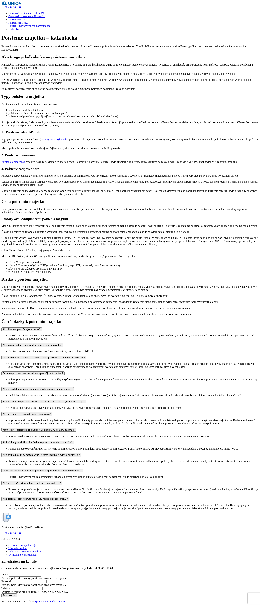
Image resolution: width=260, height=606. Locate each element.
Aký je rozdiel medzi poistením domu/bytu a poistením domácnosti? (37, 389)
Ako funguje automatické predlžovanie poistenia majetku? (32, 345)
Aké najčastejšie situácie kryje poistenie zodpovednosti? (32, 483)
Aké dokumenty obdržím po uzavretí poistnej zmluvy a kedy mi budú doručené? (44, 357)
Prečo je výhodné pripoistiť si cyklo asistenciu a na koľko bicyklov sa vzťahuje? (43, 401)
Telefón (5, 588)
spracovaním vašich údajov (50, 601)
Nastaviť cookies (17, 548)
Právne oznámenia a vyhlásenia (26, 551)
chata (64, 139)
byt (58, 139)
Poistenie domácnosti (13, 161)
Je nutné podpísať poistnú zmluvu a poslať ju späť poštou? (33, 373)
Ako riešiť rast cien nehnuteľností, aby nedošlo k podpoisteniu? (35, 499)
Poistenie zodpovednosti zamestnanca (29, 25)
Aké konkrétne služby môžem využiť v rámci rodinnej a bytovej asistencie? (41, 455)
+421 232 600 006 (12, 533)
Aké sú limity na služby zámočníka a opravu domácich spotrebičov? (38, 442)
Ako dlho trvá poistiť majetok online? (21, 329)
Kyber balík (15, 29)
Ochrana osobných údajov (23, 545)
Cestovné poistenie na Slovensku (26, 16)
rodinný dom (48, 139)
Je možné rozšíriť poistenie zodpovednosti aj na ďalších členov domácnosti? (42, 470)
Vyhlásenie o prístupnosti (22, 554)
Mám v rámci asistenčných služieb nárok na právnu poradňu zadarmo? (39, 429)
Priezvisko (7, 581)
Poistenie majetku (18, 22)
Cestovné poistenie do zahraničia (26, 13)
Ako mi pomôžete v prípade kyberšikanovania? (27, 414)
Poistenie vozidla (17, 19)
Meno (4, 574)
